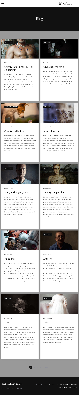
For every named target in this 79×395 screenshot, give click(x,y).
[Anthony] (59, 240)
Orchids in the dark (53, 66)
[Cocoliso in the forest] (20, 113)
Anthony (47, 258)
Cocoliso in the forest (15, 131)
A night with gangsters (16, 192)
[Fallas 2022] (20, 240)
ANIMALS (8, 107)
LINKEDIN (74, 384)
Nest (6, 322)
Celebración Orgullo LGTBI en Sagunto (18, 68)
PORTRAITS (8, 42)
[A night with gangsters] (20, 174)
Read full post (9, 95)
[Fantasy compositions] (59, 174)
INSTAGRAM (53, 384)
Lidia (46, 322)
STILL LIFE (47, 42)
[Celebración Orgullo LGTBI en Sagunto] (20, 49)
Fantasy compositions (54, 192)
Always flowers (51, 131)
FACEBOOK (63, 387)
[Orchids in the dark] (59, 49)
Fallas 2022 (9, 258)
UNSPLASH (73, 387)
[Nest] (20, 304)
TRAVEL (7, 234)
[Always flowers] (59, 113)
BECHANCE (64, 384)
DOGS (15, 107)
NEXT (47, 367)
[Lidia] (59, 304)
